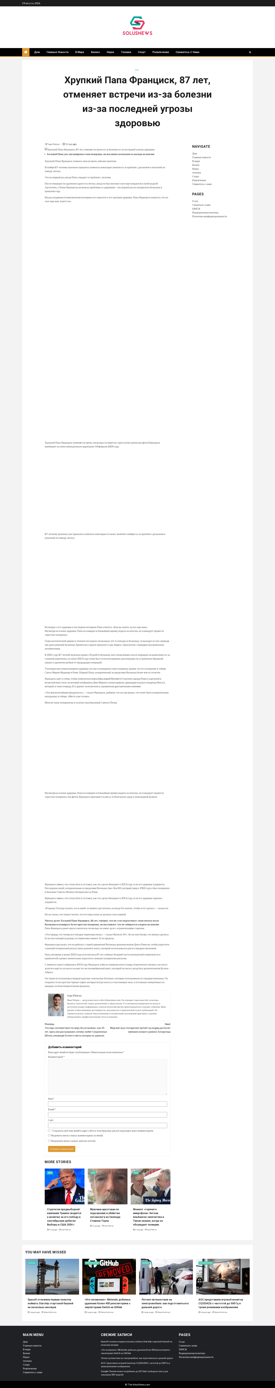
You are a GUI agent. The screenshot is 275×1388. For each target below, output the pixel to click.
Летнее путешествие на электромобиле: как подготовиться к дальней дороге (165, 1303)
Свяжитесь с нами (187, 52)
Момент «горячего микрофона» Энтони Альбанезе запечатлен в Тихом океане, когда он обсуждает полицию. (148, 1217)
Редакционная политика (205, 212)
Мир (137, 70)
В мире (79, 52)
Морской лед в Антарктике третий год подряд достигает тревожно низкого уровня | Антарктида (140, 1027)
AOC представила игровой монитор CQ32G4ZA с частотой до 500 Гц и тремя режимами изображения (220, 1303)
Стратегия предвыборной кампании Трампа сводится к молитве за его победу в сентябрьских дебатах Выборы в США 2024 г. (64, 1217)
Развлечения (160, 52)
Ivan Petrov (54, 144)
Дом (37, 52)
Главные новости (57, 52)
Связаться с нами (201, 204)
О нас (195, 200)
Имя (51, 1098)
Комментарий (56, 1056)
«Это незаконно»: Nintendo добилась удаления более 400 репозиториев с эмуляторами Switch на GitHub (108, 1303)
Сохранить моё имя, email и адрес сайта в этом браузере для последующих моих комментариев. (103, 1130)
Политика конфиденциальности (209, 216)
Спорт (142, 52)
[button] (108, 323)
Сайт (50, 1120)
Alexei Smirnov (50, 1312)
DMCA (196, 208)
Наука (110, 52)
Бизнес (95, 52)
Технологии (92, 1263)
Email (52, 1109)
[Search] (250, 52)
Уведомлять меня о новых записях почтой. (73, 1140)
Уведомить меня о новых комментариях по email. (77, 1135)
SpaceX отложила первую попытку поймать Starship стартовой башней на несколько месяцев (50, 1303)
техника (126, 52)
